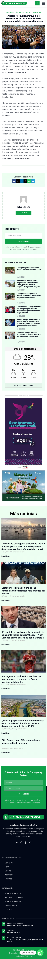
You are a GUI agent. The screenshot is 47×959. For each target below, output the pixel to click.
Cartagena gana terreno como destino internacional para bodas (29, 269)
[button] (37, 3)
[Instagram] (21, 842)
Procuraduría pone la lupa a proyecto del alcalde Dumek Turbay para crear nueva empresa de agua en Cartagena (28, 284)
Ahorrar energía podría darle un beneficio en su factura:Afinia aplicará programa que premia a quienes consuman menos (28, 323)
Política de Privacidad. (29, 249)
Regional (10, 12)
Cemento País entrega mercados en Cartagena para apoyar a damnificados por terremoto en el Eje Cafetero (29, 310)
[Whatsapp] (40, 952)
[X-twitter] (30, 842)
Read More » (5, 556)
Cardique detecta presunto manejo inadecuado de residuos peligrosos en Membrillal (29, 296)
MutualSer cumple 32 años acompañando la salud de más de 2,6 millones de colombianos (29, 335)
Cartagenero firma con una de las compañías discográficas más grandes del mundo (23, 591)
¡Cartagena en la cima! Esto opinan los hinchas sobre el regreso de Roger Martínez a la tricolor (21, 679)
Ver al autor (23, 213)
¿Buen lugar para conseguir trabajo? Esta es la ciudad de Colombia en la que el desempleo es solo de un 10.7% (22, 723)
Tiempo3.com (27, 385)
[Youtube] (17, 842)
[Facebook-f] (25, 842)
